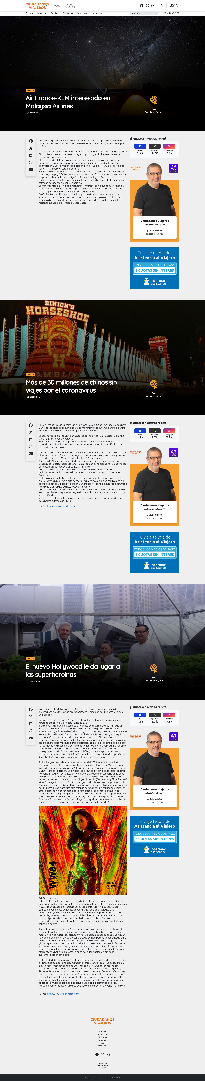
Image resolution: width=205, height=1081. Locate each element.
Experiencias (96, 13)
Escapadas (68, 13)
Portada (29, 13)
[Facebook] (141, 5)
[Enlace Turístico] (70, 6)
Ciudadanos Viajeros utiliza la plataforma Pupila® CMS (102, 1078)
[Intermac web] (154, 268)
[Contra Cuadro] (57, 6)
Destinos (55, 13)
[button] (30, 142)
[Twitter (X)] (154, 146)
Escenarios (82, 13)
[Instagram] (152, 5)
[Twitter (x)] (147, 5)
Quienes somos (102, 1063)
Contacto (102, 1067)
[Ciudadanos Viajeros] (37, 6)
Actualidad (42, 13)
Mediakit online (102, 1065)
